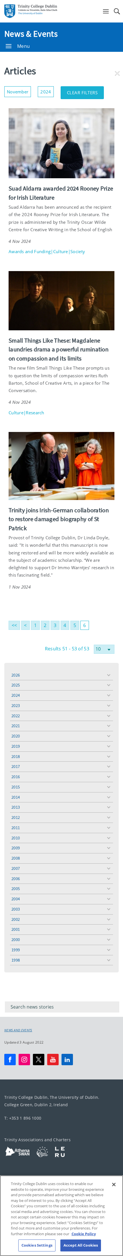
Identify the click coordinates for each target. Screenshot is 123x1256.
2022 (15, 715)
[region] (61, 1215)
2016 (15, 776)
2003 (15, 909)
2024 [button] (46, 90)
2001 (15, 929)
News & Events (31, 33)
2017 (15, 766)
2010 (15, 838)
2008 (15, 858)
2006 (15, 878)
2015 (15, 787)
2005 (15, 888)
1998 (15, 960)
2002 (15, 919)
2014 (15, 797)
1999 (15, 949)
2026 (15, 675)
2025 (15, 685)
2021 (15, 725)
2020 (15, 736)
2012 (15, 817)
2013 (15, 807)
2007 (15, 868)
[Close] (114, 1184)
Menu (23, 46)
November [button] (19, 90)
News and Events (18, 1030)
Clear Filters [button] (85, 90)
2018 (15, 756)
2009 (15, 848)
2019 (15, 746)
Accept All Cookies (81, 1245)
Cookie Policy (84, 1233)
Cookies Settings (36, 1245)
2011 (15, 827)
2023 (15, 705)
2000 (15, 939)
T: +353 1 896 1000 (22, 1118)
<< (14, 625)
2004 (15, 898)
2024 (15, 695)
